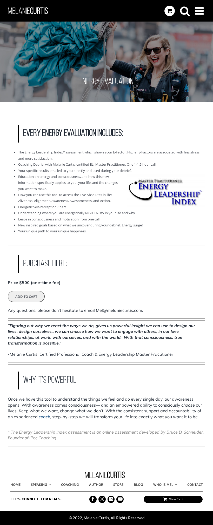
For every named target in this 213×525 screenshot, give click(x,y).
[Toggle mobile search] (185, 11)
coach (44, 416)
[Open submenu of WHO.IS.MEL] (175, 484)
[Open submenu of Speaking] (49, 484)
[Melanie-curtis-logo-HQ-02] (105, 473)
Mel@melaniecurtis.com (119, 310)
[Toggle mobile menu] (200, 11)
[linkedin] (111, 499)
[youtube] (120, 499)
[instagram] (102, 499)
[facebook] (93, 499)
